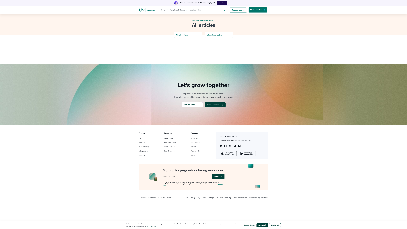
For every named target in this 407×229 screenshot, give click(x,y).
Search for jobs (169, 151)
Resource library (170, 142)
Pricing (141, 138)
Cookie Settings (208, 198)
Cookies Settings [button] (249, 225)
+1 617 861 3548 (232, 136)
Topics (163, 10)
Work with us (195, 142)
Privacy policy (195, 198)
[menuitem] (164, 10)
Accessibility (195, 151)
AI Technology (144, 147)
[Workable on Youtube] (230, 147)
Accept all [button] (262, 225)
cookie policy (151, 226)
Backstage (194, 147)
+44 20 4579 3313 (244, 141)
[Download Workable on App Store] (228, 153)
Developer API (169, 147)
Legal (186, 198)
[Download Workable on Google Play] (247, 153)
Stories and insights (207, 20)
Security (142, 155)
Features (142, 142)
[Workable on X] (234, 147)
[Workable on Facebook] (225, 147)
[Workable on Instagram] (239, 147)
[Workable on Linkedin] (221, 147)
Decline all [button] (275, 225)
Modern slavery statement (258, 198)
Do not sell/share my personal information (231, 198)
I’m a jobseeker (195, 10)
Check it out (222, 3)
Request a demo (238, 10)
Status (193, 155)
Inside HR (195, 20)
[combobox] (225, 10)
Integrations (143, 151)
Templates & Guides (177, 10)
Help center (168, 138)
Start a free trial (256, 10)
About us (194, 138)
